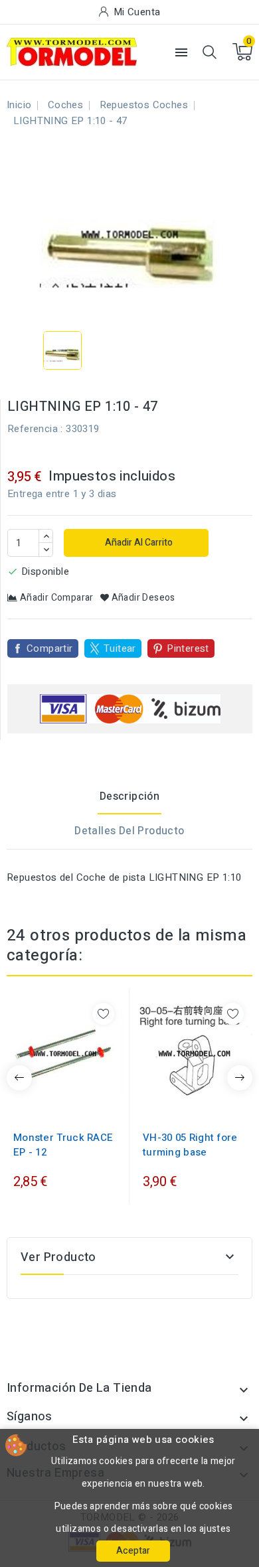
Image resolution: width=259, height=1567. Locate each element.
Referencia (32, 428)
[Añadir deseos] (103, 1014)
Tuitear (120, 648)
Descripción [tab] (129, 796)
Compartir (50, 648)
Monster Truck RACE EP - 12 (63, 1144)
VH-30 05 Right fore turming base (190, 1144)
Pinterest (188, 648)
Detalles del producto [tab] (129, 831)
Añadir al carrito (138, 543)
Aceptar (133, 1551)
